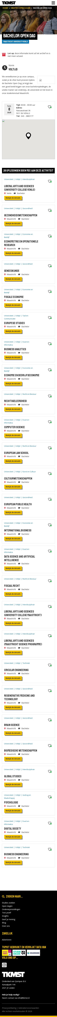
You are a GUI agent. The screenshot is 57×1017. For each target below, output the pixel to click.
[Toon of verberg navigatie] (52, 2)
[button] (28, 135)
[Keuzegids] (33, 952)
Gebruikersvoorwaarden (28, 1008)
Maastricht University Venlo (15, 41)
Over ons (6, 926)
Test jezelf (6, 912)
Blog (4, 922)
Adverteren (6, 939)
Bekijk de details (13, 198)
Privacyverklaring (9, 1008)
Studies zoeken (8, 902)
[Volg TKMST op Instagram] (4, 966)
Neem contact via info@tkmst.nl (16, 998)
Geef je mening (8, 919)
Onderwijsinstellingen (11, 909)
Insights (5, 916)
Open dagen (7, 906)
